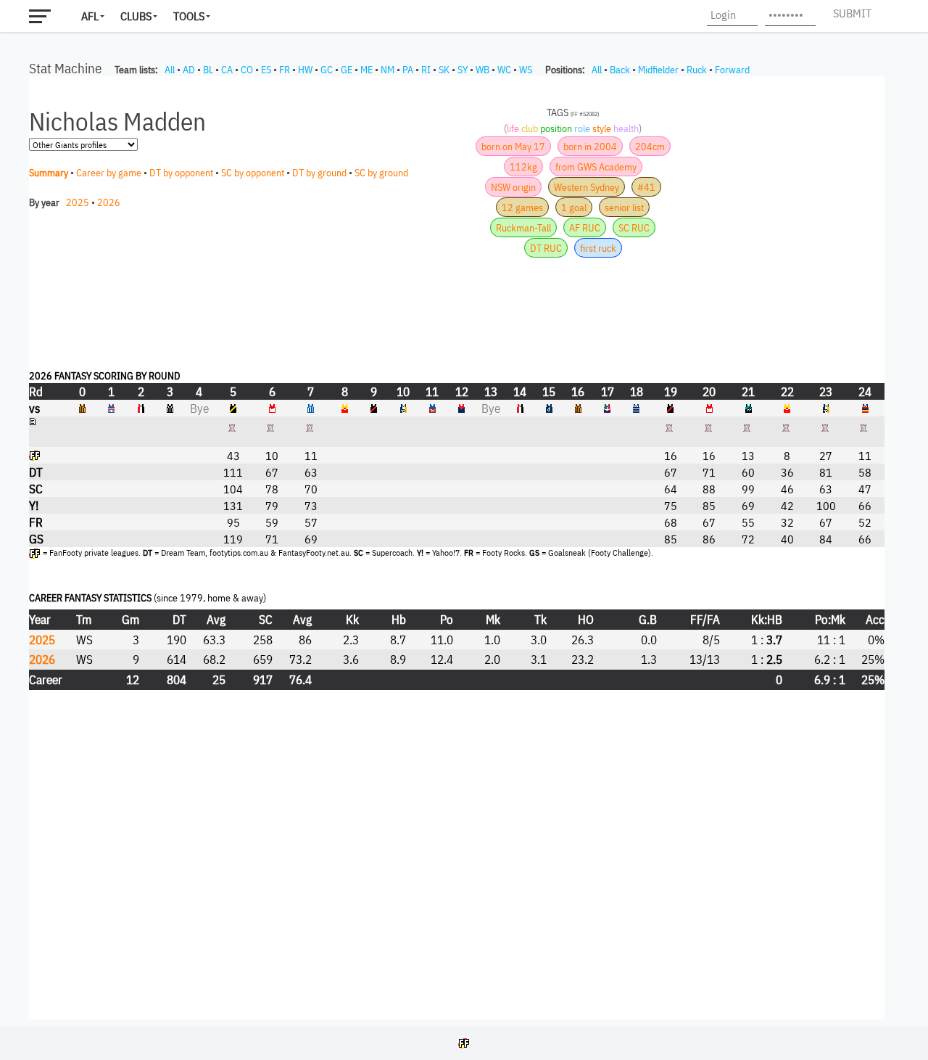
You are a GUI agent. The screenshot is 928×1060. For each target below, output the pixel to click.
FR (284, 69)
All (170, 69)
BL (208, 69)
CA (227, 69)
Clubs (136, 16)
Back (620, 69)
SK (444, 69)
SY (462, 69)
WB (482, 69)
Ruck (697, 69)
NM (387, 69)
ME (366, 69)
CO (247, 69)
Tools (188, 16)
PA (407, 69)
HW (305, 69)
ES (266, 69)
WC (504, 69)
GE (346, 69)
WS (525, 69)
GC (326, 69)
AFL (90, 16)
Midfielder (658, 69)
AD (189, 69)
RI (426, 69)
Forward (732, 69)
